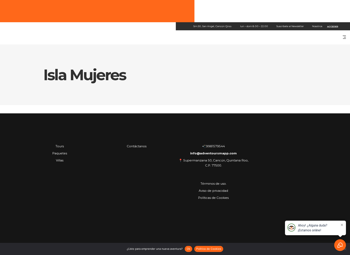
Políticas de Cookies (213, 198)
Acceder (332, 26)
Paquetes (59, 153)
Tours (59, 146)
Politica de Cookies (208, 248)
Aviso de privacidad (213, 191)
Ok (188, 248)
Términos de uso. (213, 183)
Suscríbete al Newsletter (290, 26)
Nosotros (317, 26)
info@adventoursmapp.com (213, 153)
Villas (59, 160)
